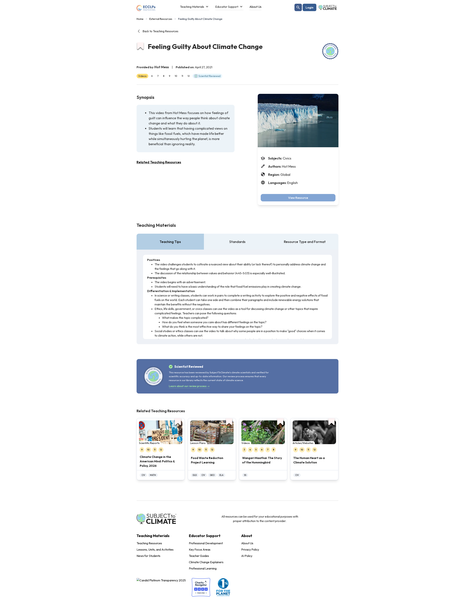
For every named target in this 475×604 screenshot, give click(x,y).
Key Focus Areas (199, 549)
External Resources (160, 19)
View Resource (298, 198)
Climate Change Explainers (206, 562)
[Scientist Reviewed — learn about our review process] (330, 51)
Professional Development (206, 543)
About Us (247, 543)
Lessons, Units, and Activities (155, 549)
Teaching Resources (149, 543)
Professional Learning (203, 568)
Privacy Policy (250, 549)
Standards (237, 242)
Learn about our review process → (189, 386)
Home (140, 19)
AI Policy (246, 556)
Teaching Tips (170, 242)
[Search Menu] (298, 7)
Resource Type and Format (305, 242)
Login (309, 7)
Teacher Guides (199, 556)
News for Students (148, 556)
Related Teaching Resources (159, 162)
